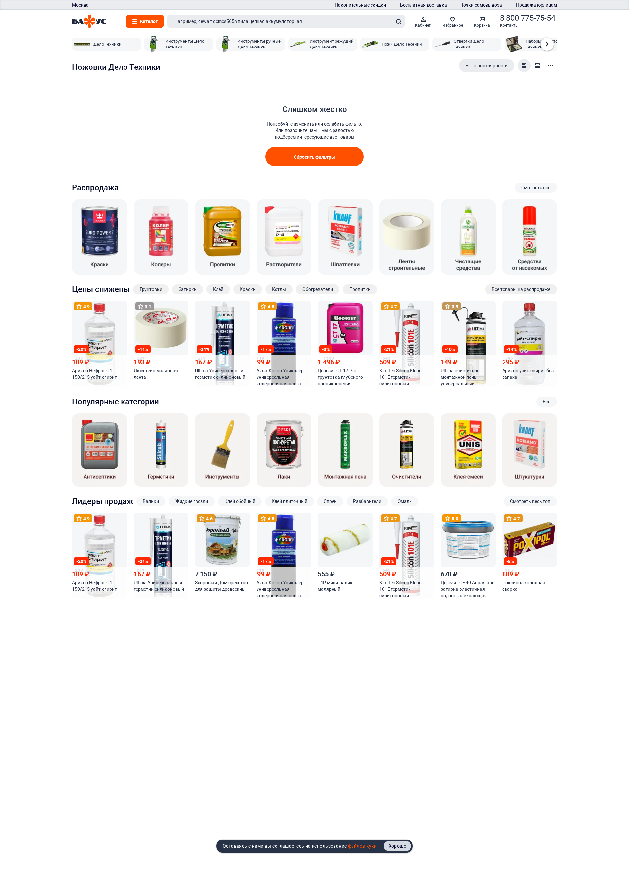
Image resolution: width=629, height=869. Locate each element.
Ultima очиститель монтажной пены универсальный (460, 377)
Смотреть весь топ (530, 501)
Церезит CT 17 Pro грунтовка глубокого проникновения (340, 377)
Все (546, 401)
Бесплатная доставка (423, 5)
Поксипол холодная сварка (523, 586)
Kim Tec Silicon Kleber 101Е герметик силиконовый (401, 377)
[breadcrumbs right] (547, 44)
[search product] (398, 21)
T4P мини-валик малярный (335, 586)
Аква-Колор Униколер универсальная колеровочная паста (280, 377)
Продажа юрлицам (536, 5)
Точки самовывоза (481, 5)
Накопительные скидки (360, 5)
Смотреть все (535, 187)
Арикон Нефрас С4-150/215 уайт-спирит (94, 374)
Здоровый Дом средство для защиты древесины (221, 586)
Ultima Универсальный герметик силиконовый (220, 374)
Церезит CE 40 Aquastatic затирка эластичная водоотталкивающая (467, 589)
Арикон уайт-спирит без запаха (528, 374)
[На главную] (89, 21)
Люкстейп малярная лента (156, 374)
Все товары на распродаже (521, 289)
